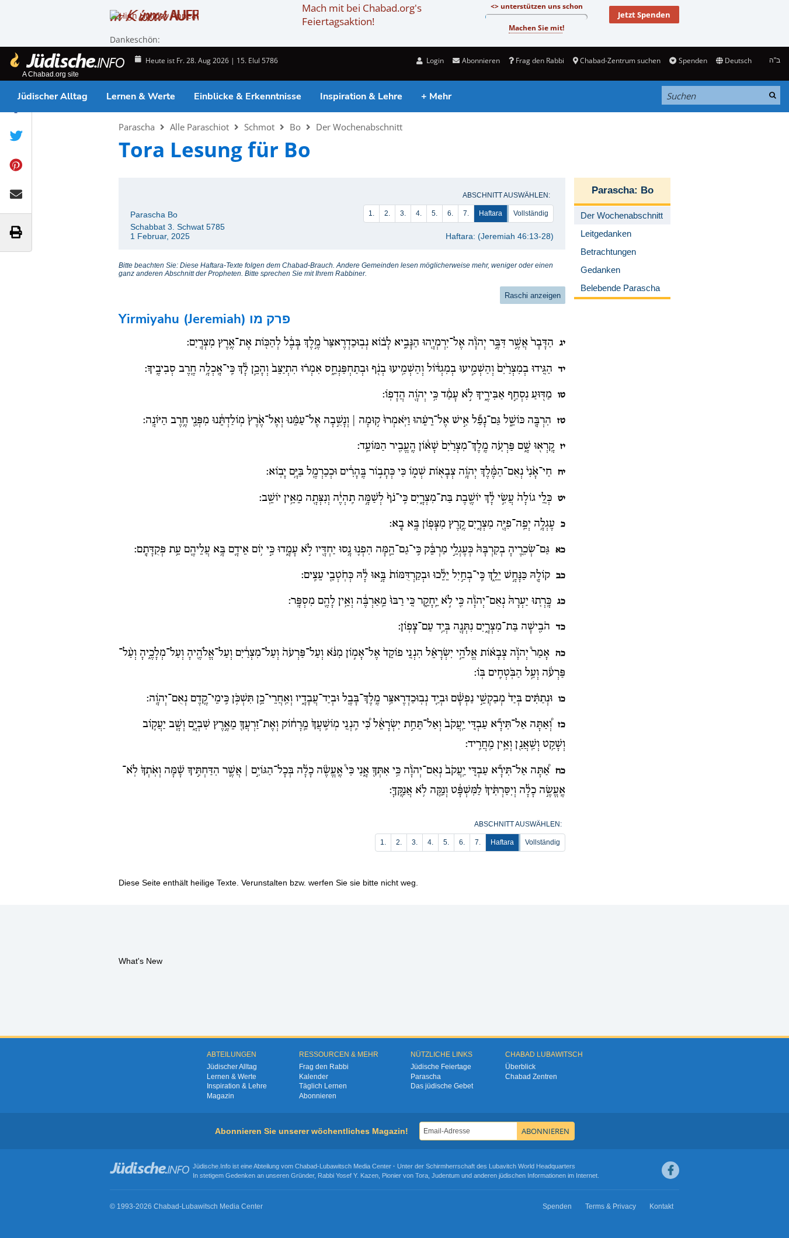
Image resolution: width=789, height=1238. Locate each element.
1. (371, 213)
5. (434, 213)
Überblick (520, 1067)
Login (434, 60)
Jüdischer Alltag (53, 96)
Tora (421, 1175)
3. (403, 213)
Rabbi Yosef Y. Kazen (348, 1175)
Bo (295, 127)
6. (450, 213)
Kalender (313, 1077)
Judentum (446, 1175)
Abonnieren (317, 1096)
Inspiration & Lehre (361, 96)
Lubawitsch (335, 1166)
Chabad (306, 1166)
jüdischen (512, 1175)
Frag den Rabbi (540, 60)
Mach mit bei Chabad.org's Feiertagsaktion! (362, 14)
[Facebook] (670, 1170)
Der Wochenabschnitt (359, 127)
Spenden (693, 60)
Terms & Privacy (610, 1206)
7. (466, 213)
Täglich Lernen (323, 1086)
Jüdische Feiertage (441, 1067)
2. (387, 213)
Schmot (259, 127)
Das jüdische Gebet (442, 1086)
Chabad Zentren (531, 1077)
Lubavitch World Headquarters (532, 1166)
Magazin (220, 1096)
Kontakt (661, 1206)
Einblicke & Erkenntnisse (247, 96)
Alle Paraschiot (199, 127)
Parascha (137, 127)
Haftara (490, 213)
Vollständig (530, 213)
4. (419, 213)
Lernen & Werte (140, 96)
